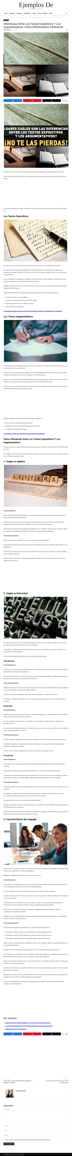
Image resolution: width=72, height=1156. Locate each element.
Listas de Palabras (42, 13)
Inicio (6, 13)
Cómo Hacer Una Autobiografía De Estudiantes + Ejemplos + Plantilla (18, 1081)
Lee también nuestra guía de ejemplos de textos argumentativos (24, 434)
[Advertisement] (36, 194)
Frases (50, 13)
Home (5, 17)
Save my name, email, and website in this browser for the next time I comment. (28, 1140)
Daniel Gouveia (7, 29)
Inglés (34, 13)
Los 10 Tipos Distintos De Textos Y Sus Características (56, 1081)
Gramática (19, 13)
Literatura (12, 13)
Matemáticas (27, 13)
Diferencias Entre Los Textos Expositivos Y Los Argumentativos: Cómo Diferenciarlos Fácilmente (33, 25)
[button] (66, 13)
